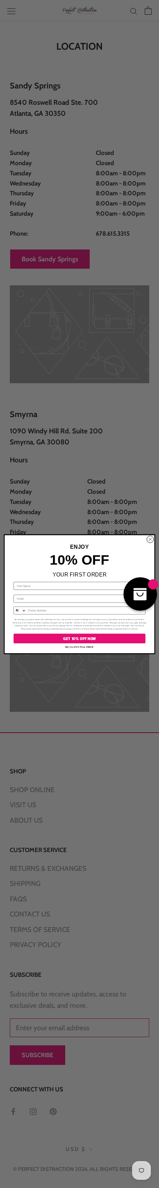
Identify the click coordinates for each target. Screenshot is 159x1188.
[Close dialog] (150, 539)
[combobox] (20, 610)
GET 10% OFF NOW (79, 638)
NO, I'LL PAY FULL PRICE (79, 647)
